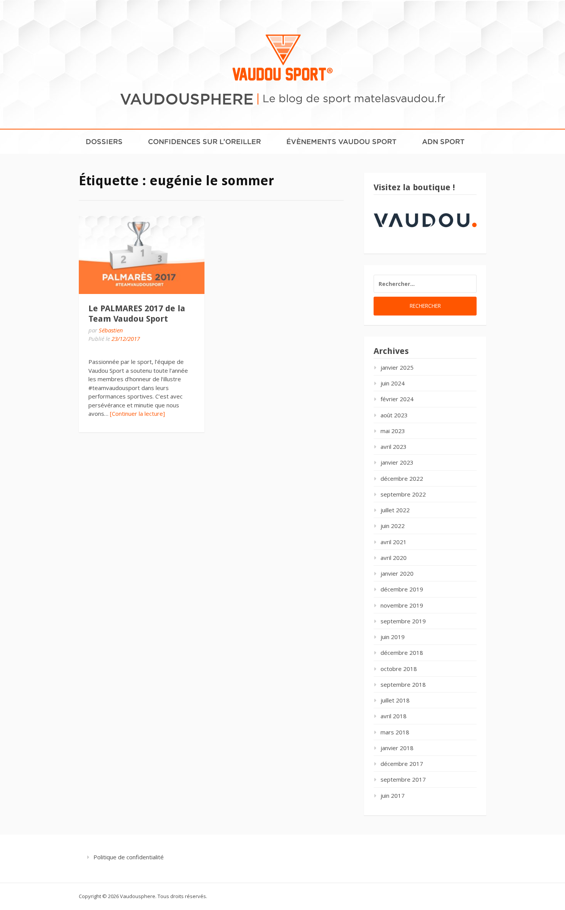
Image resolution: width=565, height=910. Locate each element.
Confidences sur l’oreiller (204, 141)
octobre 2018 (399, 669)
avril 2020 (394, 557)
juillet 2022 (395, 510)
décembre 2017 (402, 763)
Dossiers (104, 141)
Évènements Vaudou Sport (341, 141)
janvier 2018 (397, 748)
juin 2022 (393, 526)
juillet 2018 (395, 700)
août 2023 (394, 415)
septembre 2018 (403, 684)
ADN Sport (443, 141)
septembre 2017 (403, 779)
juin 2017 (393, 795)
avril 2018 (394, 716)
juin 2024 (393, 383)
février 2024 (397, 399)
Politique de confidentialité (128, 857)
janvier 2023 (397, 462)
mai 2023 (393, 431)
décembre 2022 (402, 478)
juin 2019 (393, 637)
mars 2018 (395, 732)
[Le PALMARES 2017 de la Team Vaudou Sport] (141, 255)
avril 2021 (394, 542)
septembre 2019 (403, 621)
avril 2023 (394, 446)
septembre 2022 (403, 494)
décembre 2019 (402, 589)
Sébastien (111, 330)
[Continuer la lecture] (137, 413)
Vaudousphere (187, 98)
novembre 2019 (402, 605)
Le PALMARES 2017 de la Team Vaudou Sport (136, 313)
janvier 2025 (397, 367)
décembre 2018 (402, 652)
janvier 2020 (397, 573)
